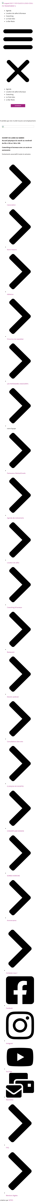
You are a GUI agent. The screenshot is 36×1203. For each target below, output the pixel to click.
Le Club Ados (10, 19)
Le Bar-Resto (10, 21)
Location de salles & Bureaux (16, 13)
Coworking (9, 16)
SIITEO (11, 1200)
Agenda (8, 11)
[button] (18, 55)
